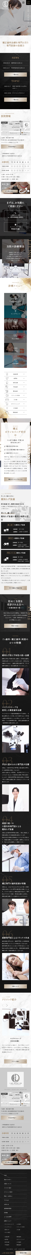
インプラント (15, 314)
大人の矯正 (15, 339)
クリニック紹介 (15, 1061)
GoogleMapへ (12, 146)
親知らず (15, 326)
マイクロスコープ (15, 301)
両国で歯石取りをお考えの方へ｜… (19, 87)
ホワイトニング (15, 404)
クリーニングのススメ (18, 93)
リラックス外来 (15, 395)
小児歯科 (15, 408)
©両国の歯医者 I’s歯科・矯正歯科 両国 (15, 1249)
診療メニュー (7, 1221)
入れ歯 (15, 399)
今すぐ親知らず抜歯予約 (15, 588)
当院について (15, 986)
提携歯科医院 (7, 1208)
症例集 (6, 1212)
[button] (7, 1005)
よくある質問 (7, 1216)
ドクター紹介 (7, 1188)
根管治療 (15, 382)
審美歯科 (15, 391)
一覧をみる (15, 74)
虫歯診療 (15, 374)
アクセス (6, 1200)
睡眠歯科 (15, 412)
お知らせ (6, 1204)
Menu (28, 3)
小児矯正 (15, 351)
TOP (5, 1175)
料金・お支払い (15, 625)
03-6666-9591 (8, 1253)
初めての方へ (7, 1179)
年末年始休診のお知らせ (18, 68)
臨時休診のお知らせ (16, 63)
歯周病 (15, 378)
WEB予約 (23, 1253)
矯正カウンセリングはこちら (16, 479)
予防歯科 (15, 363)
